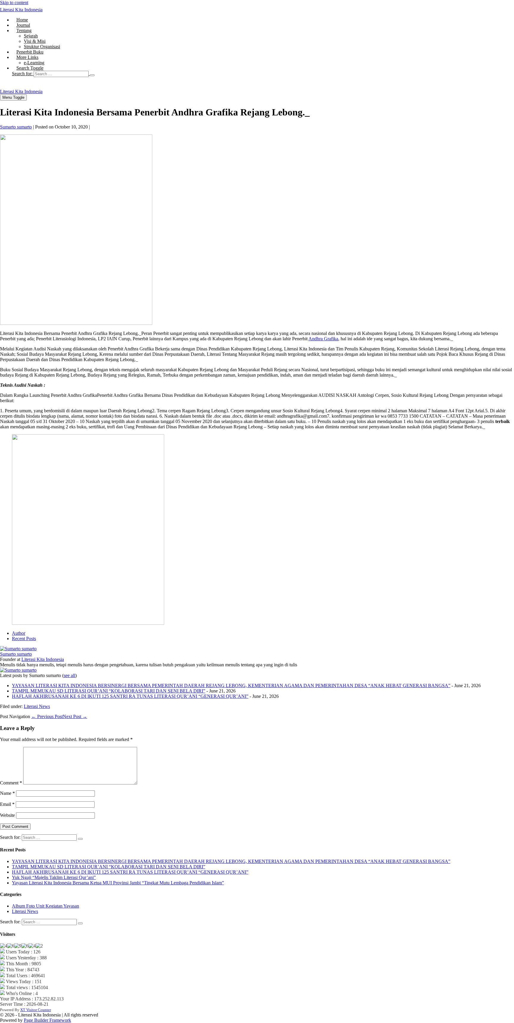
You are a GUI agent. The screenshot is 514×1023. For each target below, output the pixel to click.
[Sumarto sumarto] (18, 648)
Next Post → (75, 716)
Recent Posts (24, 638)
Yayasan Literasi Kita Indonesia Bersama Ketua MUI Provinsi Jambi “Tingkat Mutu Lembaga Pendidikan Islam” (118, 882)
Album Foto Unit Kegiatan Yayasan (45, 905)
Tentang (24, 30)
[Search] (92, 75)
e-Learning (34, 62)
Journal (23, 25)
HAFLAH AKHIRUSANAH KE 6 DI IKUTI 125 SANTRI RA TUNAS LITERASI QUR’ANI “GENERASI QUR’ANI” (130, 696)
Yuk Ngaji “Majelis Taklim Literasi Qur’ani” (54, 877)
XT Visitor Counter (35, 1010)
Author (18, 633)
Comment (11, 782)
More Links (27, 57)
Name (7, 793)
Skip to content (14, 2)
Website (7, 815)
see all (69, 675)
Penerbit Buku (29, 51)
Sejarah (31, 35)
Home (22, 19)
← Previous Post (47, 716)
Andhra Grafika (323, 338)
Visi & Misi (35, 41)
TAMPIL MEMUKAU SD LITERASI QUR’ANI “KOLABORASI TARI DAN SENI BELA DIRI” (108, 690)
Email (7, 804)
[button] (263, 73)
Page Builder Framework (47, 1020)
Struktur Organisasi (42, 46)
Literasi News (37, 706)
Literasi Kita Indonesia (21, 9)
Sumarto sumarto (16, 654)
